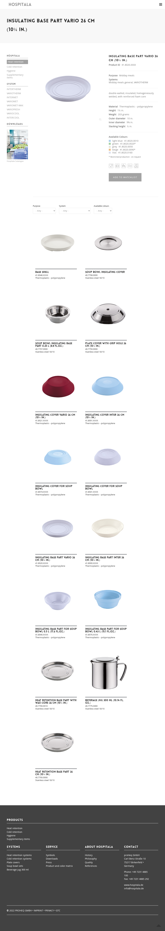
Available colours (101, 206)
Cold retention (14, 66)
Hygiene (11, 70)
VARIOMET (12, 101)
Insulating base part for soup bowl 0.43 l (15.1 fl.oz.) (106, 630)
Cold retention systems (19, 858)
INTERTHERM (14, 89)
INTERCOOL (13, 117)
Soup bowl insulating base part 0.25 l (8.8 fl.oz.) (53, 344)
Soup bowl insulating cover (105, 272)
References (91, 865)
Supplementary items (15, 76)
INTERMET (12, 97)
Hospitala (13, 56)
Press (49, 862)
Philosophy (91, 858)
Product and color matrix (59, 865)
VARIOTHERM (14, 93)
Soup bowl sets (15, 865)
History (88, 855)
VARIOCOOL (13, 113)
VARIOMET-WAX (15, 105)
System (62, 206)
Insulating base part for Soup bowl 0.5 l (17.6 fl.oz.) (56, 630)
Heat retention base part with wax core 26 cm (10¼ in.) (56, 701)
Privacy (49, 910)
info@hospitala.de (134, 888)
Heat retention (16, 61)
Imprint (38, 910)
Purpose (36, 206)
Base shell (42, 272)
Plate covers (13, 862)
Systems (13, 847)
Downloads (52, 858)
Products (15, 820)
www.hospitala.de (133, 884)
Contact (131, 847)
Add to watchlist (125, 177)
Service (52, 847)
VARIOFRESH (13, 109)
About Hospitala (99, 847)
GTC (58, 910)
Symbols (50, 855)
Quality (89, 862)
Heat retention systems (19, 855)
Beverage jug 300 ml (18, 869)
